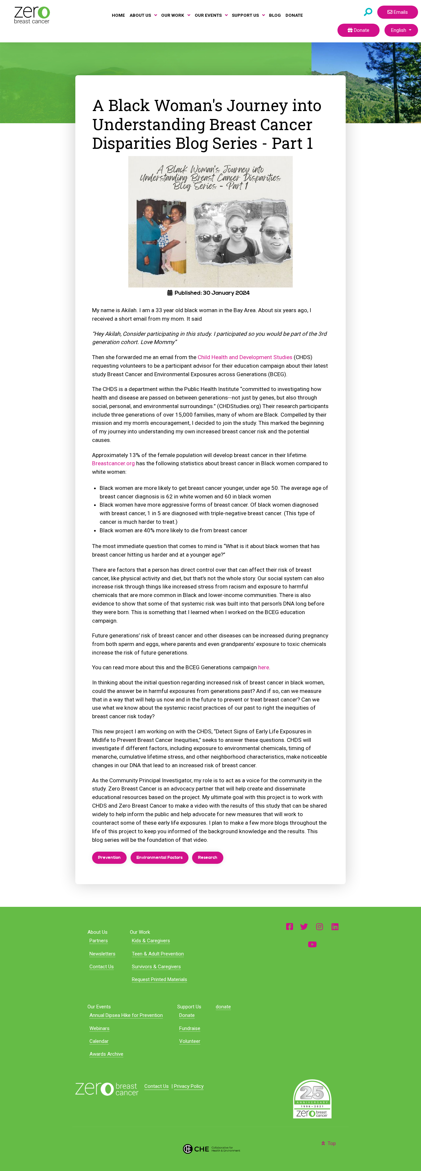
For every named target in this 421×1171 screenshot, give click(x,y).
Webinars (99, 1028)
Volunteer (189, 1041)
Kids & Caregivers (151, 941)
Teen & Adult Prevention (158, 954)
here (263, 667)
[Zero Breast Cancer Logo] (106, 1088)
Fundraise (189, 1028)
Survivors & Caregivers (156, 967)
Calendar (99, 1041)
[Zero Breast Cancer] (31, 15)
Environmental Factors (159, 857)
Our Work (140, 932)
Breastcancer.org (113, 463)
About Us (97, 932)
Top (331, 1143)
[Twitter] (304, 926)
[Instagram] (320, 926)
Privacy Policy (189, 1086)
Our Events (99, 1007)
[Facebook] (289, 926)
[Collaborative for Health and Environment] (210, 1148)
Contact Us (101, 967)
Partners (98, 941)
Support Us (189, 1007)
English (399, 30)
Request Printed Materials (159, 979)
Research (207, 857)
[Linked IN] (335, 926)
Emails (400, 12)
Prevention (109, 857)
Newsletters (102, 954)
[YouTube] (312, 944)
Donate (361, 30)
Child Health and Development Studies (245, 357)
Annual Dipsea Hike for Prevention (126, 1015)
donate (223, 1007)
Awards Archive (106, 1054)
